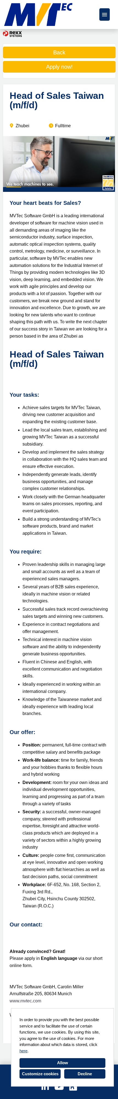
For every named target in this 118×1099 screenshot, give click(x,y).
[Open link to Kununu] (73, 1087)
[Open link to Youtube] (59, 1087)
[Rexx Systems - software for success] (12, 34)
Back (59, 52)
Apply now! (59, 67)
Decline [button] (85, 1073)
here (23, 1050)
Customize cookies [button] (40, 1073)
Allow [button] (62, 1062)
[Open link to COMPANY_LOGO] (38, 14)
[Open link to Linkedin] (45, 1087)
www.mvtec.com (25, 1001)
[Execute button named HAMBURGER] (104, 14)
